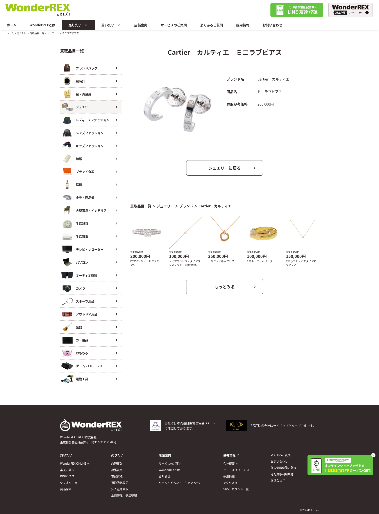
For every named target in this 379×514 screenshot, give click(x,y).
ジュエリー (53, 33)
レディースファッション (92, 120)
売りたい (75, 25)
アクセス (228, 482)
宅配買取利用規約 (282, 474)
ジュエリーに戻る (225, 168)
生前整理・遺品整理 (124, 495)
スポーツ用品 (85, 301)
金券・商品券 (85, 197)
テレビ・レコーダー (90, 249)
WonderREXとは (42, 25)
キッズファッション (90, 146)
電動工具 (82, 379)
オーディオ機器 (86, 275)
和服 (79, 158)
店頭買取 (117, 463)
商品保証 (66, 489)
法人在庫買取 (119, 489)
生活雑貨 (82, 223)
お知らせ (164, 476)
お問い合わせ (272, 25)
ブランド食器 (85, 171)
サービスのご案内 (174, 25)
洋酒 (79, 184)
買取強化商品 (119, 482)
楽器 (79, 327)
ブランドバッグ (86, 68)
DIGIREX (65, 476)
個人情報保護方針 (282, 467)
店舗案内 (140, 25)
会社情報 (229, 455)
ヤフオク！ (67, 482)
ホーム (11, 25)
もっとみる (225, 286)
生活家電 (82, 236)
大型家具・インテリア (91, 210)
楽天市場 (66, 470)
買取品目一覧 (37, 33)
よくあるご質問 (211, 25)
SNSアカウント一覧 (236, 489)
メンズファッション (90, 133)
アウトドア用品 (86, 314)
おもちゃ (82, 353)
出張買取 (117, 470)
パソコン (82, 262)
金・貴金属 (83, 94)
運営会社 (276, 480)
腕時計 (80, 81)
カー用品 (82, 340)
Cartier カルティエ (214, 205)
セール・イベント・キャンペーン (180, 482)
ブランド (186, 205)
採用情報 (242, 25)
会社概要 (229, 463)
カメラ (80, 288)
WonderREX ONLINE (73, 463)
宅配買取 (117, 476)
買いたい (107, 25)
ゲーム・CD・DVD (89, 366)
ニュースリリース (234, 470)
